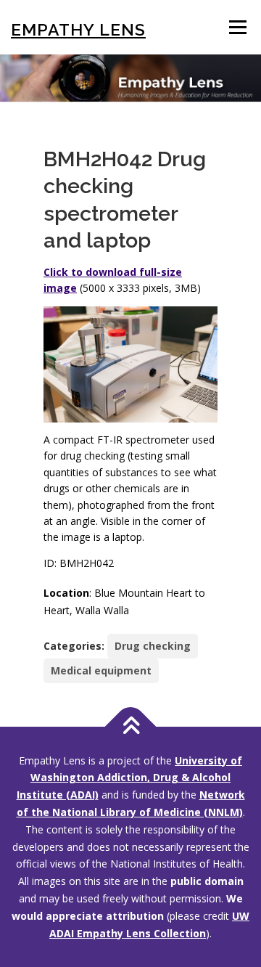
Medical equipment (101, 670)
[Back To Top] (131, 726)
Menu (237, 27)
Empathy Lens (78, 29)
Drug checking (153, 646)
